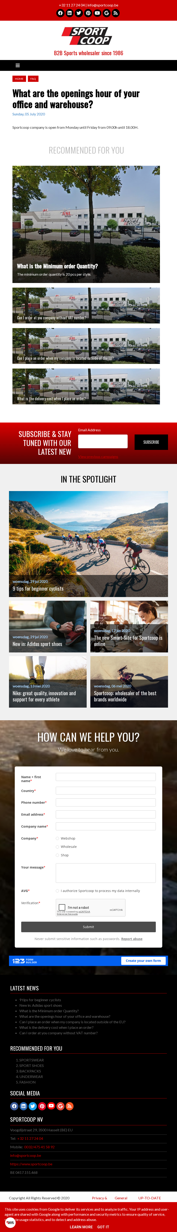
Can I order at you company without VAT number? (51, 317)
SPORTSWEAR (31, 1060)
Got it (103, 1227)
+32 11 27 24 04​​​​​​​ (30, 1138)
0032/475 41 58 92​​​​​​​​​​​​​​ (39, 1147)
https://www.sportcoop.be (31, 1164)
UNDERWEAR (31, 1076)
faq (33, 78)
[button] (151, 442)
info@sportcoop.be (25, 1155)
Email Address (89, 430)
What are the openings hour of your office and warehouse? (64, 1016)
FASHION (27, 1082)
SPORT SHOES (31, 1065)
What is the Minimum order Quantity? (57, 266)
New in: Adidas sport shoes (40, 1005)
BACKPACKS (30, 1071)
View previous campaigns (98, 456)
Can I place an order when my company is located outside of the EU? (65, 358)
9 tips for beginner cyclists (40, 1000)
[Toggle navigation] (18, 65)
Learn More (81, 1227)
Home (19, 78)
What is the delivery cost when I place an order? (51, 398)
